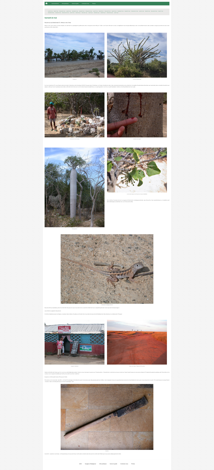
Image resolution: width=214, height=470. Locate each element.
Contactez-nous (85, 3)
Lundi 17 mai (95, 11)
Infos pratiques (65, 3)
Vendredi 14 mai (75, 11)
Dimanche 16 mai (88, 11)
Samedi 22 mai (127, 11)
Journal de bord (55, 3)
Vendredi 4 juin (96, 12)
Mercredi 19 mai (107, 11)
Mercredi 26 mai (154, 11)
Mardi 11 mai (56, 11)
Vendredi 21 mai (120, 11)
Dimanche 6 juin (110, 12)
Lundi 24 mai (141, 11)
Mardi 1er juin (78, 12)
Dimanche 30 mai (65, 12)
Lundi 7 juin (116, 12)
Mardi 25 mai (147, 11)
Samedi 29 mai (58, 12)
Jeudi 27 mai (160, 11)
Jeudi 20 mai (114, 11)
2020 (80, 463)
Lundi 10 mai (50, 11)
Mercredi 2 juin (84, 12)
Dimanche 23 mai (134, 11)
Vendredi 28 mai (51, 12)
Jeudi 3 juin (90, 12)
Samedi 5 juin (103, 12)
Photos (94, 3)
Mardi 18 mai (101, 11)
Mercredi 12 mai (62, 11)
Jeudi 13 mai (68, 11)
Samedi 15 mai (81, 11)
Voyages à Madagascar (90, 463)
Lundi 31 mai (72, 12)
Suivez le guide (75, 3)
